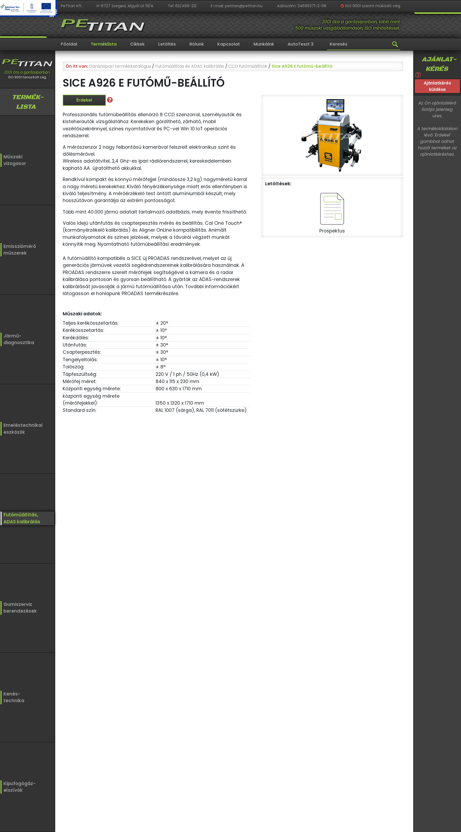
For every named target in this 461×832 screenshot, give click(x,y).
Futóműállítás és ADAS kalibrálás (189, 66)
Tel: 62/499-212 (182, 6)
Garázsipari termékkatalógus (120, 66)
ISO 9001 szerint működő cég (372, 6)
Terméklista (104, 44)
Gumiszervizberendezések (20, 607)
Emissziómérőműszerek (19, 249)
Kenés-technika (13, 697)
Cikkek (137, 44)
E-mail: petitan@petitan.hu (237, 6)
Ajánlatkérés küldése (437, 86)
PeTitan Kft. (71, 6)
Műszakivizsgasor (14, 160)
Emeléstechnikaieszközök (22, 428)
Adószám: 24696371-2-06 (301, 6)
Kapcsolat (228, 44)
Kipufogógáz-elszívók (19, 786)
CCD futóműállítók (247, 66)
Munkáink (263, 44)
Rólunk (196, 44)
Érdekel (84, 100)
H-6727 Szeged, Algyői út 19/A (125, 6)
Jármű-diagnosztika (18, 339)
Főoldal (69, 44)
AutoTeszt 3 (300, 44)
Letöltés (167, 44)
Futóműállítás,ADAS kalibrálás (21, 518)
